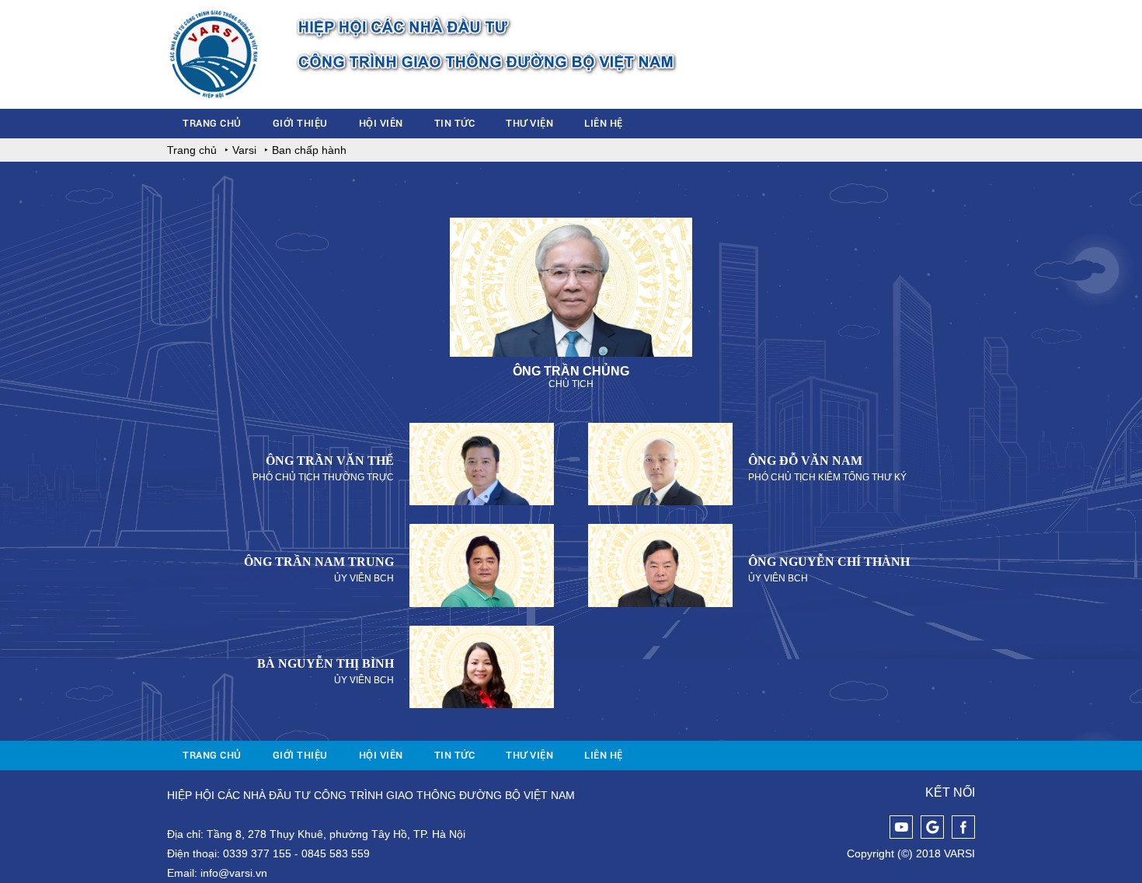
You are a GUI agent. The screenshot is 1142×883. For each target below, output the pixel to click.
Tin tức (454, 123)
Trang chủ (212, 123)
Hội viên (381, 123)
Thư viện (529, 123)
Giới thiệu (300, 123)
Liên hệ (603, 123)
